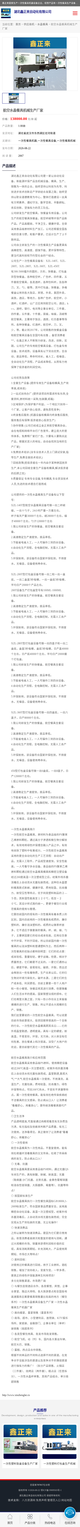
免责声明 (41, 1500)
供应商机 (29, 24)
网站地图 (66, 1500)
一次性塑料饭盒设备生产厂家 (20, 1463)
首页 (18, 24)
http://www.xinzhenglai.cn (16, 1395)
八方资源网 (28, 1500)
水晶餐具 (42, 24)
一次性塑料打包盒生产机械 (60, 1463)
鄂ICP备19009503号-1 (51, 1490)
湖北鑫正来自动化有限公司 (32, 1495)
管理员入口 (54, 1500)
